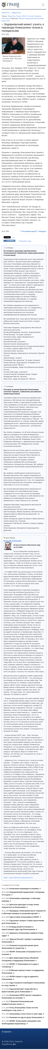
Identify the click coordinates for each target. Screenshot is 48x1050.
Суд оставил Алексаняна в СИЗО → (25, 917)
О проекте (6, 1032)
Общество (16, 12)
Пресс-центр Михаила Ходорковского (18, 877)
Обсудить (42, 231)
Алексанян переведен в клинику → (25, 888)
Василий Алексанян (12, 541)
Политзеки (6, 18)
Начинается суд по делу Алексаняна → (26, 1017)
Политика (37, 16)
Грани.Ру (5, 12)
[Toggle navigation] (43, 4)
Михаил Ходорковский (27, 18)
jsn (14, 1044)
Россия (30, 16)
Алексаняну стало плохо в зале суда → (26, 1014)
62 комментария (29, 231)
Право (18, 16)
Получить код (25, 241)
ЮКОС (24, 16)
